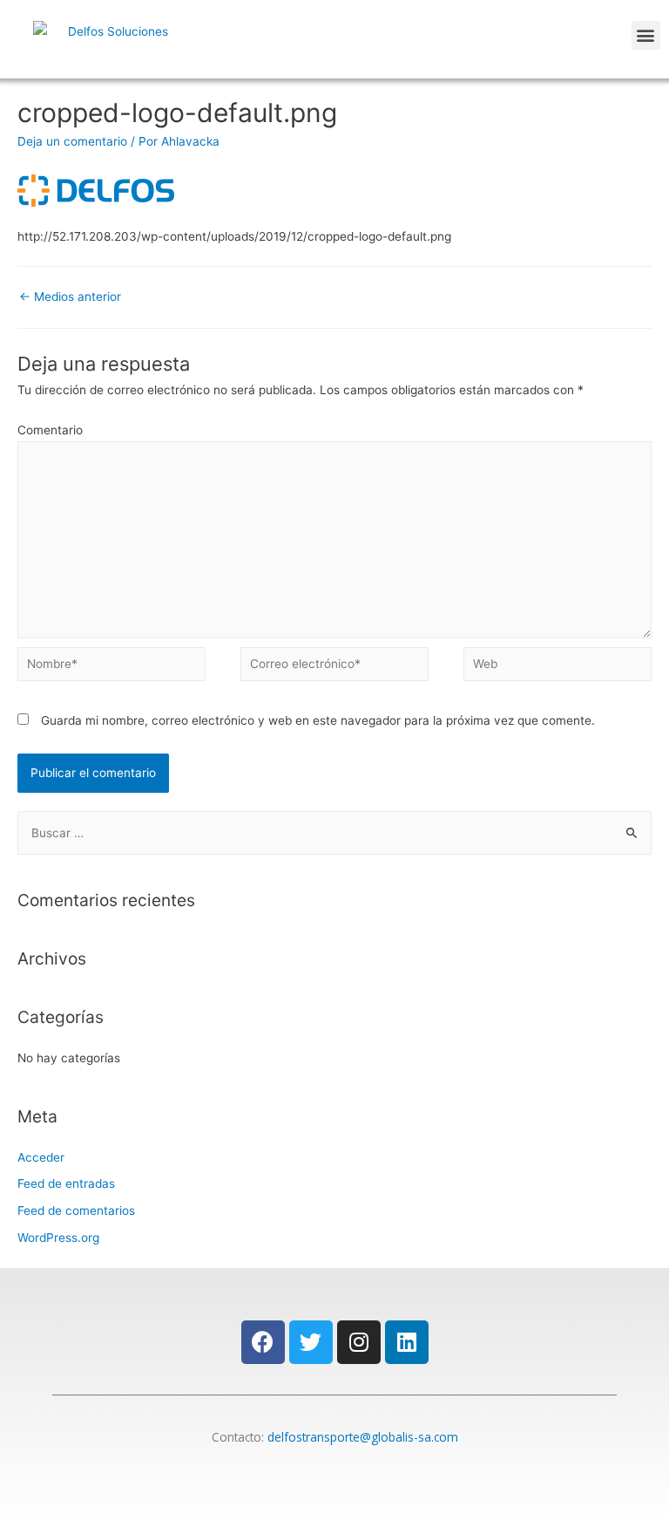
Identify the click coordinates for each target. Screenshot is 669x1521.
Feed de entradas (66, 1183)
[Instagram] (359, 1342)
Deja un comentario (72, 141)
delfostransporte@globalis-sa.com (362, 1437)
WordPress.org (58, 1238)
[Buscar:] (334, 833)
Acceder (40, 1157)
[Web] (557, 667)
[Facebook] (263, 1342)
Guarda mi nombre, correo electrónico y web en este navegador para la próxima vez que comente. (318, 720)
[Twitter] (311, 1342)
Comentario (50, 430)
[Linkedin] (407, 1342)
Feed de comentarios (76, 1210)
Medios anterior (70, 297)
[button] (646, 35)
